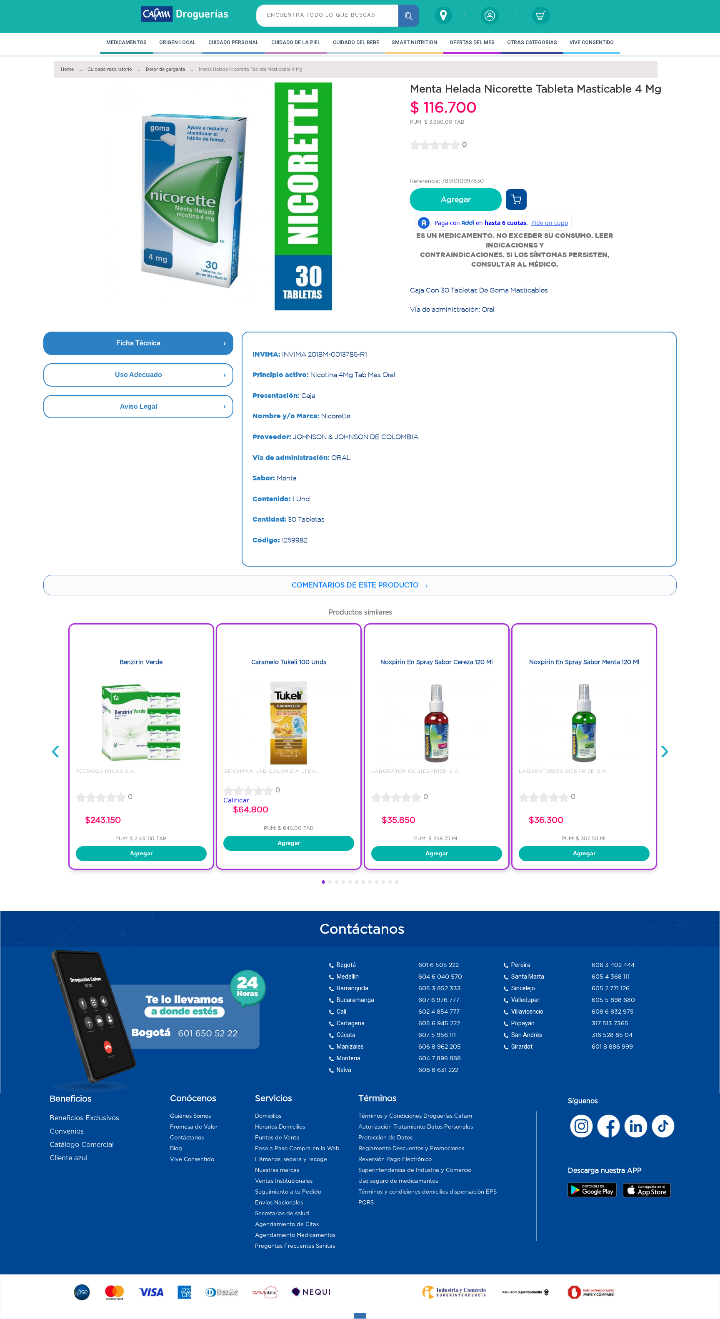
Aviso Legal (138, 406)
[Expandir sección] (360, 1316)
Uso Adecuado (138, 374)
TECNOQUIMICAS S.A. (106, 771)
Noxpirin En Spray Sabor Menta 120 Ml (584, 662)
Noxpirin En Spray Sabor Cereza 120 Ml (436, 662)
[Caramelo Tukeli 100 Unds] (288, 764)
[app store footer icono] (646, 1190)
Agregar (456, 199)
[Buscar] (408, 16)
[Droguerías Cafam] (185, 15)
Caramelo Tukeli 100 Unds (288, 662)
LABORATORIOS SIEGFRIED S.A (415, 771)
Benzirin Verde (141, 662)
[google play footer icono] (594, 1190)
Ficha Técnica (138, 343)
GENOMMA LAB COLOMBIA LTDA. (270, 771)
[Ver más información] (516, 199)
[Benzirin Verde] (141, 764)
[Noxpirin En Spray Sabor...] (436, 764)
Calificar (236, 800)
